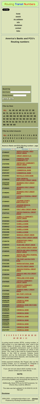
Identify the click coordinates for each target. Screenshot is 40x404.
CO (27, 110)
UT (26, 122)
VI (32, 122)
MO (28, 116)
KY (34, 113)
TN (20, 122)
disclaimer (18, 25)
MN (21, 116)
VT (29, 122)
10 (26, 335)
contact (18, 28)
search (18, 16)
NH (7, 119)
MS (24, 116)
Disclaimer (6, 393)
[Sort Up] (14, 149)
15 (17, 338)
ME (7, 116)
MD (11, 116)
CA (23, 110)
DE (33, 110)
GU (14, 113)
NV (4, 119)
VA (35, 122)
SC (13, 122)
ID (20, 113)
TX (23, 122)
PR (7, 122)
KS (31, 113)
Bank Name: (6, 92)
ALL (5, 110)
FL (7, 113)
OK (31, 119)
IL (22, 113)
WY (14, 124)
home (18, 13)
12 (32, 335)
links (18, 31)
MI (18, 116)
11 (29, 335)
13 (35, 335)
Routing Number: (8, 95)
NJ (11, 119)
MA (14, 116)
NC (21, 119)
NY (17, 119)
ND (24, 119)
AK (13, 110)
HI (17, 113)
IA (28, 113)
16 (21, 338)
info (18, 22)
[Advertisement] (20, 65)
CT (30, 110)
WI (11, 124)
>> (26, 338)
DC (4, 113)
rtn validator (18, 19)
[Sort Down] (12, 149)
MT (31, 116)
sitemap (35, 398)
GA (11, 113)
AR (20, 110)
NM (14, 119)
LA (4, 116)
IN (25, 113)
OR (34, 119)
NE (35, 116)
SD (16, 122)
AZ (17, 110)
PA (4, 122)
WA (4, 124)
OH (27, 119)
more (32, 365)
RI (10, 122)
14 (14, 338)
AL (10, 110)
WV (8, 124)
